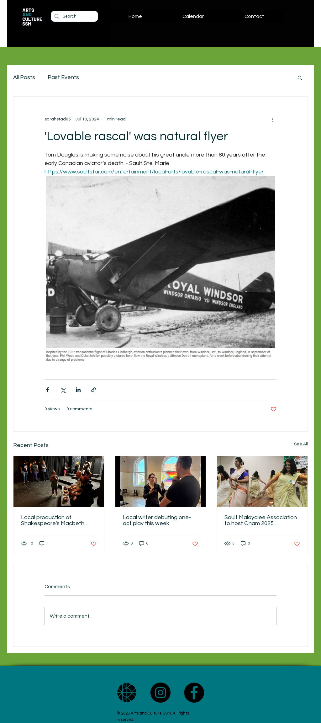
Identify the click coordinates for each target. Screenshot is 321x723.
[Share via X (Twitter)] (63, 390)
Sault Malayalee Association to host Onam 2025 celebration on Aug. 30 (260, 520)
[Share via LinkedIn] (78, 390)
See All (301, 444)
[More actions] (272, 119)
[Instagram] (160, 693)
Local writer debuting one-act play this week (157, 520)
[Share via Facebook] (47, 390)
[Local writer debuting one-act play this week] (160, 481)
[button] (300, 77)
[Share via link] (94, 390)
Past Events (63, 77)
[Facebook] (194, 693)
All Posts (24, 77)
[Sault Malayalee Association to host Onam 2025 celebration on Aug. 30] (262, 481)
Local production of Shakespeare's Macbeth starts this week (52, 520)
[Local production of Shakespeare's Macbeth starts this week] (58, 481)
